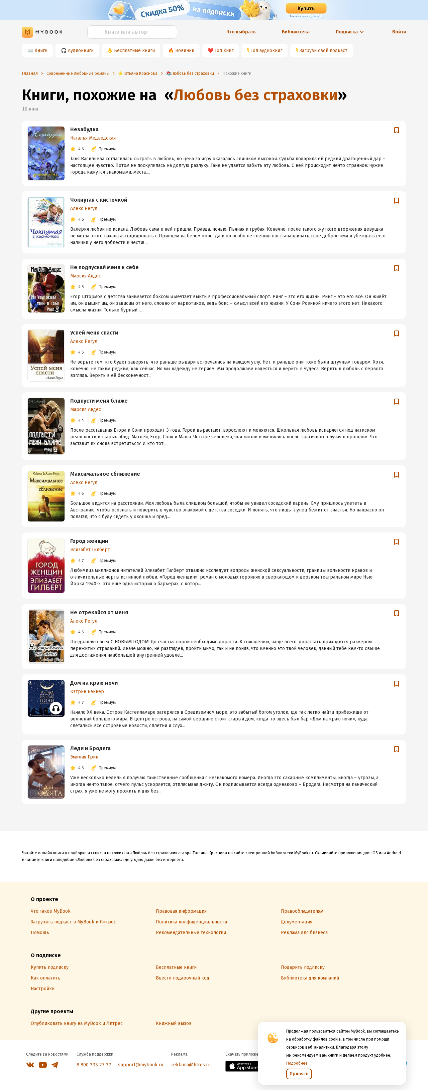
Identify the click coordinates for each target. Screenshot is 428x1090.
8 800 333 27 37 (94, 1065)
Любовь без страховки (256, 95)
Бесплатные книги (134, 50)
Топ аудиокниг (266, 50)
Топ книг (224, 50)
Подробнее (297, 1063)
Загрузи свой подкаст (323, 50)
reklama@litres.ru (191, 1065)
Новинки (184, 50)
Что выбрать (241, 32)
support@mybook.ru (140, 1065)
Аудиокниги (81, 50)
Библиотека (296, 32)
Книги (40, 50)
